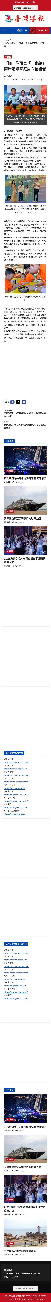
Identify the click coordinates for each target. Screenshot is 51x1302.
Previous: (25, 413)
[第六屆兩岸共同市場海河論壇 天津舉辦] (25, 460)
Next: (25, 424)
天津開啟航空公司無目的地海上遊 (22, 518)
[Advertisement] (25, 371)
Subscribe (43, 30)
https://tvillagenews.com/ (15, 814)
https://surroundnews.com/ (16, 775)
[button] (4, 30)
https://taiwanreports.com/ (16, 762)
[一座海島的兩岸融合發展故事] (25, 1233)
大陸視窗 (8, 57)
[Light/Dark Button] (20, 30)
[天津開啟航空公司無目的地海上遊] (25, 500)
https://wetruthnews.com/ (16, 781)
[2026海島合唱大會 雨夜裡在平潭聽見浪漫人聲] (25, 540)
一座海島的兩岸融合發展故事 (20, 1250)
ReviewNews (24, 1299)
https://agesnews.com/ (14, 788)
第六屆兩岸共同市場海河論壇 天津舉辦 (25, 478)
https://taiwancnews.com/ (16, 801)
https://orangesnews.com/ (16, 807)
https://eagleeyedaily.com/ (16, 768)
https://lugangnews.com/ (15, 794)
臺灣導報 (8, 76)
